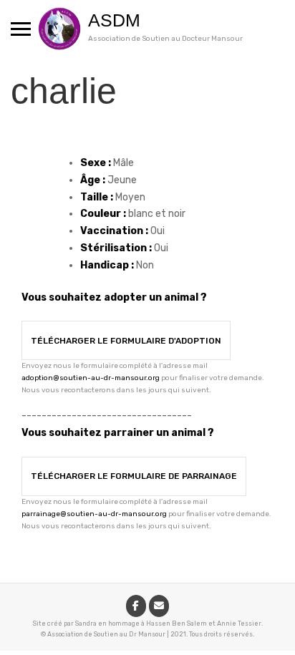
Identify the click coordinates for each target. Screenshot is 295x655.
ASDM (114, 20)
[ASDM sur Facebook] (136, 606)
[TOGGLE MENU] (21, 29)
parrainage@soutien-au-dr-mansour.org (94, 514)
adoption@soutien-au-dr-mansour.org (90, 378)
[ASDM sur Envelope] (159, 606)
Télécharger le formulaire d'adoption (126, 341)
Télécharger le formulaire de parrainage (134, 476)
